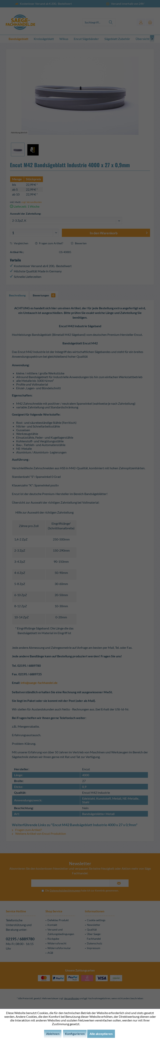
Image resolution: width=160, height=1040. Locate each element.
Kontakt (52, 924)
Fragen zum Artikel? (50, 243)
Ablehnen (53, 1034)
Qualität (92, 929)
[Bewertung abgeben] (80, 173)
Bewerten (80, 243)
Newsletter (93, 924)
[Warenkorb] (150, 22)
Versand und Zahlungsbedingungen (60, 932)
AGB (50, 952)
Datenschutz (94, 943)
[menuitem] (150, 22)
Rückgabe (53, 938)
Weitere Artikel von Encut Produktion (40, 833)
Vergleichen (20, 243)
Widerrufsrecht (56, 943)
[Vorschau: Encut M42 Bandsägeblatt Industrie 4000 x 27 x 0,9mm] (18, 149)
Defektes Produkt (58, 920)
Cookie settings (96, 920)
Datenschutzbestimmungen (65, 890)
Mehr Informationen (94, 1024)
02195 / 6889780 (20, 939)
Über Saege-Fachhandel (94, 936)
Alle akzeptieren (101, 1034)
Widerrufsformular (59, 948)
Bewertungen (43, 295)
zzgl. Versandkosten (31, 202)
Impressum (93, 948)
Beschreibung (17, 295)
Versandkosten (71, 998)
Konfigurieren (75, 1034)
